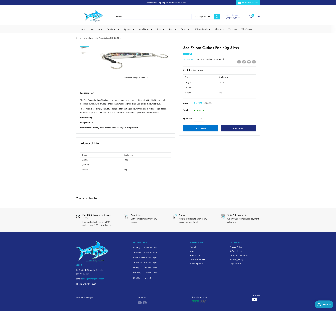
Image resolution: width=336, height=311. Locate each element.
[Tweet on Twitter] (249, 61)
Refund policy (196, 263)
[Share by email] (254, 61)
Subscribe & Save (250, 2)
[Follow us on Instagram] (145, 302)
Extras (183, 29)
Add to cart (201, 128)
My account (231, 17)
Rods (159, 29)
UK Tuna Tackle (201, 29)
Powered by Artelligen (84, 298)
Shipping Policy (236, 259)
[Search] (217, 16)
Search (193, 247)
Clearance (219, 29)
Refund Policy (236, 251)
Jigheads (127, 29)
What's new (247, 29)
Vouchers (233, 29)
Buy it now (238, 128)
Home (82, 29)
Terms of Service (197, 259)
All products (88, 38)
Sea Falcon (188, 59)
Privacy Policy (236, 247)
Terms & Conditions (239, 255)
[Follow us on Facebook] (140, 302)
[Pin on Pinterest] (244, 61)
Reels (171, 29)
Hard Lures (95, 29)
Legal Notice (235, 263)
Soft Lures (111, 29)
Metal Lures (144, 29)
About (193, 251)
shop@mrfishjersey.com (93, 278)
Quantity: (187, 118)
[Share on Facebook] (239, 61)
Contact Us (195, 255)
